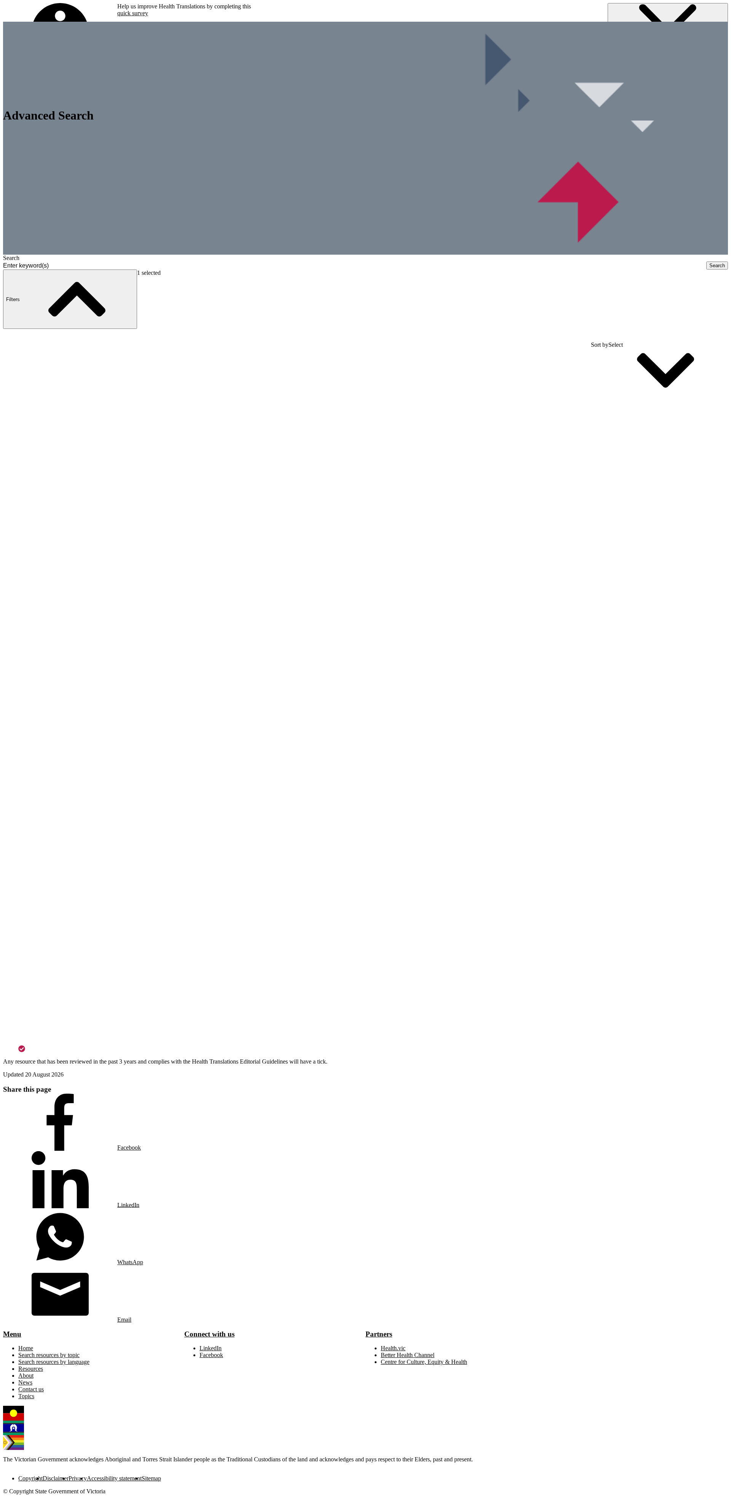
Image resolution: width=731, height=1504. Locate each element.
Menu (12, 1334)
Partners (379, 1334)
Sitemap (151, 1478)
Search (11, 258)
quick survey (132, 13)
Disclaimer (56, 1478)
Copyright (30, 1478)
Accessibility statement (114, 1478)
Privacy (78, 1478)
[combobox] (354, 266)
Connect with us (209, 1334)
